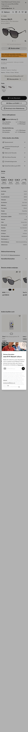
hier (8, 385)
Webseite (5, 380)
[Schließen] (23, 344)
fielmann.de (20, 365)
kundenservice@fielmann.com (9, 382)
